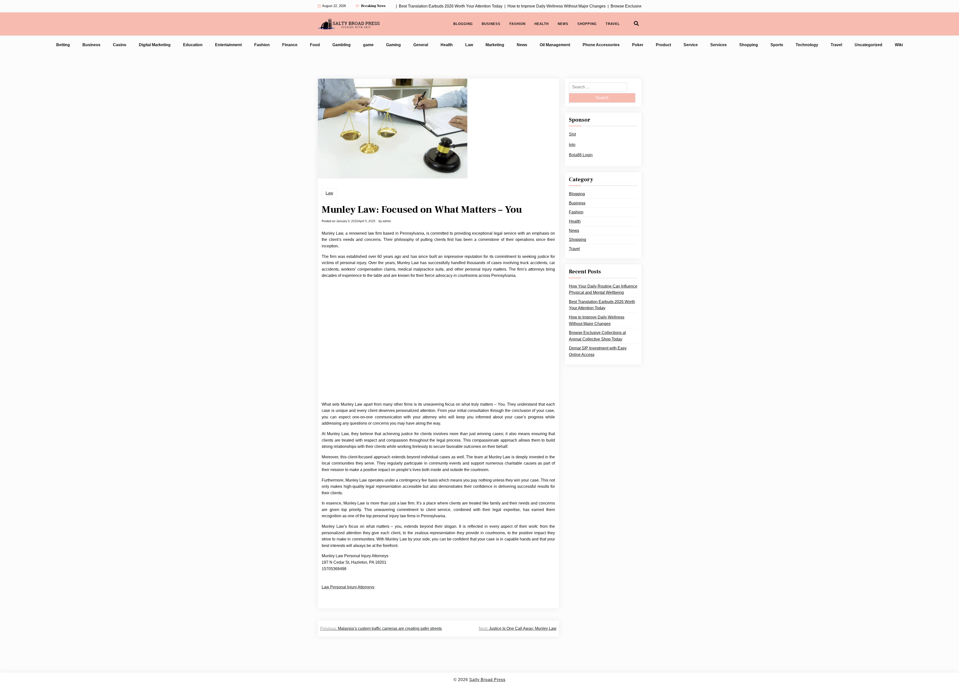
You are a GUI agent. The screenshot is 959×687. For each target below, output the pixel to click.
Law (469, 45)
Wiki (899, 45)
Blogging (463, 24)
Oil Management (555, 45)
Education (193, 45)
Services (718, 45)
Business (491, 24)
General (420, 45)
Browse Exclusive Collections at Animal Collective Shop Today (597, 336)
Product (663, 45)
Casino (119, 45)
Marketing (494, 45)
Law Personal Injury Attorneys (348, 587)
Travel (613, 24)
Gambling (341, 45)
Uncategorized (868, 45)
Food (315, 45)
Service (691, 45)
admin (387, 221)
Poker (637, 45)
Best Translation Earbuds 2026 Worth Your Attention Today (602, 305)
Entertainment (228, 45)
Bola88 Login (581, 155)
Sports (776, 45)
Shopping (587, 24)
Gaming (393, 45)
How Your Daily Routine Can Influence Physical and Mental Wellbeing (603, 289)
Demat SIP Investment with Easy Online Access (598, 351)
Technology (807, 45)
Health (541, 24)
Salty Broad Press (487, 680)
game (368, 45)
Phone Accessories (601, 45)
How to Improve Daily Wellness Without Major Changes (596, 320)
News (563, 24)
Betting (63, 45)
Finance (289, 45)
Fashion (517, 24)
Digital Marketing (155, 45)
